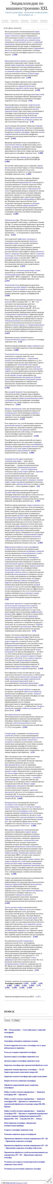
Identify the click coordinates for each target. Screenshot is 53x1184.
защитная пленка (36, 117)
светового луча (23, 42)
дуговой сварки (23, 516)
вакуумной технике (34, 379)
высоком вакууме (11, 606)
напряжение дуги (26, 813)
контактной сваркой (17, 289)
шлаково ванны (34, 40)
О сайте (34, 20)
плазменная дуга (11, 413)
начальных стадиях (32, 593)
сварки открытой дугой (31, 679)
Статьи (5, 20)
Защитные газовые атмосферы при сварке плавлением (25, 1076)
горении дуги (25, 157)
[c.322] (31, 985)
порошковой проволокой (31, 865)
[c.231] (24, 985)
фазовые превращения (20, 574)
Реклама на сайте (21, 1183)
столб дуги (29, 807)
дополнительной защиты (14, 564)
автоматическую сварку (13, 518)
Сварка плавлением (18, 482)
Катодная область (11, 803)
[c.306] (9, 985)
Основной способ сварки (14, 459)
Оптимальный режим (13, 275)
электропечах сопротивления (16, 314)
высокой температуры (24, 941)
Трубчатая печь (10, 220)
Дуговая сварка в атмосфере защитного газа (21, 1057)
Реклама (44, 20)
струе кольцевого (23, 451)
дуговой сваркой (20, 287)
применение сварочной (19, 497)
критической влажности (14, 425)
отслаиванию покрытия (13, 71)
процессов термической (13, 884)
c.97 (38, 997)
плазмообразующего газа (14, 807)
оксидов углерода (18, 325)
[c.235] (14, 988)
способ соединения (12, 249)
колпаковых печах (12, 400)
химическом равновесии (22, 723)
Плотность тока (28, 824)
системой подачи (11, 930)
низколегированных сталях (15, 570)
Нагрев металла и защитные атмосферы (20, 1081)
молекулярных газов (24, 811)
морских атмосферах (22, 132)
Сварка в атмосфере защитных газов (18, 1130)
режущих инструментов (24, 377)
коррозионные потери (15, 645)
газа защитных (24, 430)
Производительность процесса (16, 61)
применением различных (27, 467)
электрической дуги (20, 40)
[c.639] (33, 983)
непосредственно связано (27, 606)
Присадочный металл (12, 765)
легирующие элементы (13, 572)
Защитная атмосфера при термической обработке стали (26, 1065)
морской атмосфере (22, 117)
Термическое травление (13, 604)
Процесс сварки (29, 784)
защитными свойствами (14, 658)
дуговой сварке (31, 918)
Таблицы (24, 20)
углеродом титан (18, 147)
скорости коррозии (12, 650)
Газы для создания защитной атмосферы (20, 1052)
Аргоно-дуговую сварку (14, 907)
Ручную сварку (33, 73)
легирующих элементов (35, 551)
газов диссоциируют (27, 817)
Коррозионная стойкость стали (16, 547)
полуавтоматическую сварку (15, 340)
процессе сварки (11, 771)
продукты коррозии (24, 660)
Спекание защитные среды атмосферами (20, 1134)
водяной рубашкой (29, 205)
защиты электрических (16, 130)
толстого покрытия (28, 469)
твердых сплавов (16, 375)
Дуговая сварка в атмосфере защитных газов (22, 1061)
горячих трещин (31, 832)
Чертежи (14, 20)
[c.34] (40, 983)
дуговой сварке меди (12, 492)
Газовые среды (10, 733)
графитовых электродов (26, 239)
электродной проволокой (18, 681)
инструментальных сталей (14, 964)
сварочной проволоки (26, 86)
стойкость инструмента (30, 708)
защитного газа (10, 448)
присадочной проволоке (14, 796)
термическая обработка (34, 891)
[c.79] (39, 985)
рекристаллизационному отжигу (31, 398)
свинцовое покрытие (27, 656)
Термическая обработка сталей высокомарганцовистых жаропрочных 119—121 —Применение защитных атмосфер (26, 1155)
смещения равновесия (36, 325)
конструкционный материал (15, 358)
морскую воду (33, 113)
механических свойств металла (26, 847)
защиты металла (14, 715)
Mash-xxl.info (10, 1183)
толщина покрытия (34, 658)
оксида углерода (22, 306)
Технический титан (12, 285)
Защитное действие (37, 566)
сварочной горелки (22, 88)
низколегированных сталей (31, 553)
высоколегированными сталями (28, 270)
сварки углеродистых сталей (15, 861)
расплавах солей (38, 94)
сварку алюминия (33, 346)
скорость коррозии (11, 641)
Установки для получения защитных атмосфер (22, 1169)
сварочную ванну (17, 530)
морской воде (20, 128)
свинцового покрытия (20, 668)
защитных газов (20, 478)
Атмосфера (8, 1037)
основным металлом (30, 840)
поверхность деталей (22, 895)
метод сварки (13, 773)
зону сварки (22, 448)
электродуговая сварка (13, 461)
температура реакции (12, 321)
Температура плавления (27, 853)
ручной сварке (22, 472)
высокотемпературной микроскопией (18, 608)
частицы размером (28, 199)
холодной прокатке (15, 392)
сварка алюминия (21, 526)
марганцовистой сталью (28, 182)
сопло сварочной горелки (32, 924)
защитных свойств (20, 580)
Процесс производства (13, 409)
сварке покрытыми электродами (22, 65)
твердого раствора (11, 853)
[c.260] (29, 988)
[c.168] (22, 988)
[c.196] (26, 983)
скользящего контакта (30, 446)
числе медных (27, 120)
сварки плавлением (12, 36)
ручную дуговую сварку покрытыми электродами (23, 863)
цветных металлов (23, 484)
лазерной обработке (24, 689)
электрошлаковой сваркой (33, 534)
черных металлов (37, 738)
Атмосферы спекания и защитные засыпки (21, 1041)
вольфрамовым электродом (15, 786)
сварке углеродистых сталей (18, 830)
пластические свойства (13, 145)
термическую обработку (32, 692)
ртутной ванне (26, 627)
